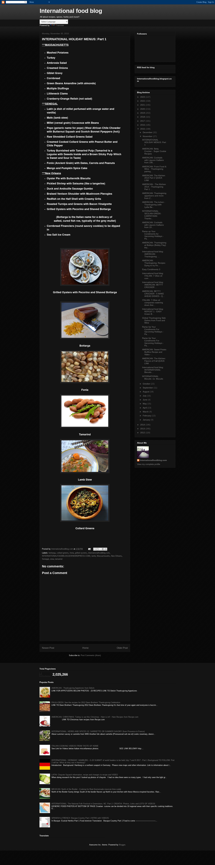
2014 (143, 425)
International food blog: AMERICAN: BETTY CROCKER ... (153, 284)
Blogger (122, 845)
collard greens (63, 553)
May (145, 403)
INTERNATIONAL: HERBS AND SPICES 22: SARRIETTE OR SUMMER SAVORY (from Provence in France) (98, 731)
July (145, 396)
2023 (143, 97)
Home (85, 648)
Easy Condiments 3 (151, 269)
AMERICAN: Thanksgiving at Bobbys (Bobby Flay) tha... (154, 245)
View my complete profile (148, 464)
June (145, 399)
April (145, 408)
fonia (72, 553)
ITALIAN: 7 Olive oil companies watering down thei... (152, 302)
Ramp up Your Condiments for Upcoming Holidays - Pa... (153, 235)
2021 (143, 105)
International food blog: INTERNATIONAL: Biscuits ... (153, 369)
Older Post (122, 648)
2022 (143, 101)
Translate (60, 25)
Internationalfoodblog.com (153, 460)
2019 (143, 113)
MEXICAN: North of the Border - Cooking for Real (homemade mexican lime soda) (86, 789)
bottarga (52, 553)
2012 (143, 432)
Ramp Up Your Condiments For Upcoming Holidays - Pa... (153, 330)
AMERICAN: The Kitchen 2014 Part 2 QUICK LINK (153, 178)
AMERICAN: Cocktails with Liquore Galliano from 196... (153, 160)
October (147, 384)
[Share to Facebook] (103, 549)
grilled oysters (81, 553)
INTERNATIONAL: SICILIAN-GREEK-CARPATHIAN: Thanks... (151, 215)
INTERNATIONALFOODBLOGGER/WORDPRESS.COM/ (66, 556)
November (148, 136)
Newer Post (48, 648)
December (148, 132)
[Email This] (94, 549)
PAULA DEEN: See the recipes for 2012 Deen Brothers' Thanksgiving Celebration (85, 702)
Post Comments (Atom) (91, 655)
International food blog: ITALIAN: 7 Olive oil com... (153, 275)
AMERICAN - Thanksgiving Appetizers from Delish (72, 688)
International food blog (71, 11)
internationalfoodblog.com (99, 553)
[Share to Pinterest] (105, 549)
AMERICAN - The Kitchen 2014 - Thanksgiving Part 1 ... (154, 186)
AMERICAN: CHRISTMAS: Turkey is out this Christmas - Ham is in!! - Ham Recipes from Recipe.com (94, 717)
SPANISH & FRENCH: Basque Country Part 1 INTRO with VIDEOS (80, 818)
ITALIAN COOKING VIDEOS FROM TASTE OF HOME (74, 746)
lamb (94, 556)
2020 (143, 109)
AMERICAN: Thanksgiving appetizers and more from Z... (154, 195)
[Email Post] (89, 549)
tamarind (58, 559)
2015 (143, 129)
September (148, 388)
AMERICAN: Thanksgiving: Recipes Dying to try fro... (153, 263)
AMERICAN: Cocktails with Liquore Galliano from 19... (153, 225)
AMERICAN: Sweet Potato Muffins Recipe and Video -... (154, 352)
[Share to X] (100, 549)
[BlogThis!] (97, 549)
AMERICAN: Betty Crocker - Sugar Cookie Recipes (154, 151)
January (147, 420)
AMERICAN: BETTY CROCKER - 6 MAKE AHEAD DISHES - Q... (153, 293)
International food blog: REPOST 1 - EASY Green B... (153, 311)
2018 (143, 117)
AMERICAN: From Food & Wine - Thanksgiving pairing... (154, 169)
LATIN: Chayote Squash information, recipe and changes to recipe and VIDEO (84, 775)
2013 (143, 428)
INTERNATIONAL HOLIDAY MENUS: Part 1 (154, 142)
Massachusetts (103, 556)
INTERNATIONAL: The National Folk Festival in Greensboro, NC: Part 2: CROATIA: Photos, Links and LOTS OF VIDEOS (103, 804)
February (147, 415)
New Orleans (116, 556)
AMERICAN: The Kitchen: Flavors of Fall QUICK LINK (154, 361)
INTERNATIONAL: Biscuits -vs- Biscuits (152, 377)
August (146, 391)
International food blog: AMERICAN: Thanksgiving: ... (153, 254)
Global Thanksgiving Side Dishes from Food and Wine (154, 320)
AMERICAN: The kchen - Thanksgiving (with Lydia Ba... (153, 204)
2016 (143, 125)
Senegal (45, 559)
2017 (143, 121)
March (146, 411)
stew (52, 559)
